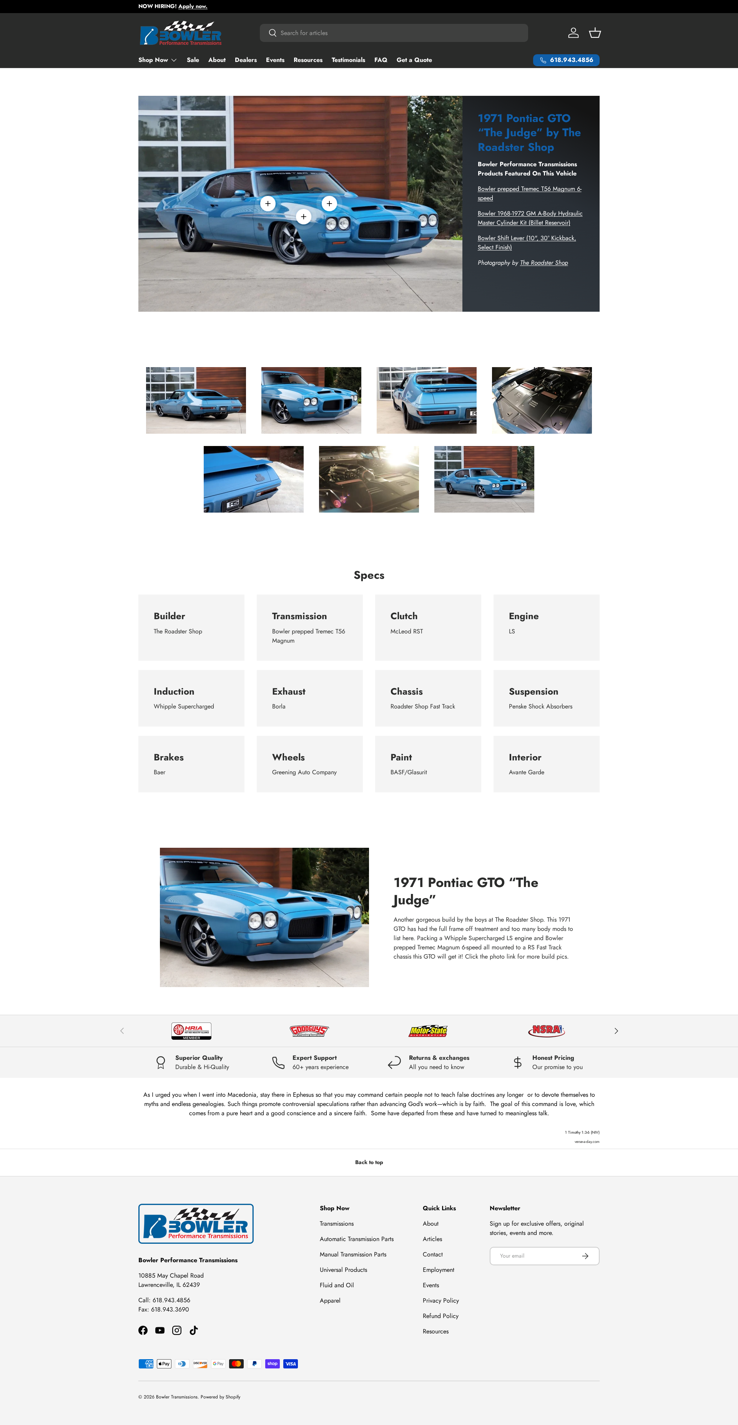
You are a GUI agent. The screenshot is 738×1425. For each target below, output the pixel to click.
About (217, 59)
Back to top (369, 1162)
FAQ (380, 59)
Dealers (246, 59)
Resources (308, 59)
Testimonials (348, 59)
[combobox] (394, 33)
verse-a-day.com (587, 1141)
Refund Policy (441, 1315)
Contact (433, 1254)
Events (275, 59)
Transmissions (337, 1223)
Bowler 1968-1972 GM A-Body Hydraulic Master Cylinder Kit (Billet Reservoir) (530, 218)
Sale (193, 59)
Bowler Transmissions (177, 1396)
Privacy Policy (441, 1300)
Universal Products (343, 1269)
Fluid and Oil (337, 1285)
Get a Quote (414, 59)
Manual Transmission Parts (353, 1254)
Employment (438, 1269)
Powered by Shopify (220, 1396)
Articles (432, 1239)
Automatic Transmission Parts (357, 1239)
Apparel (330, 1300)
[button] (595, 32)
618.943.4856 (171, 1300)
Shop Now (153, 59)
